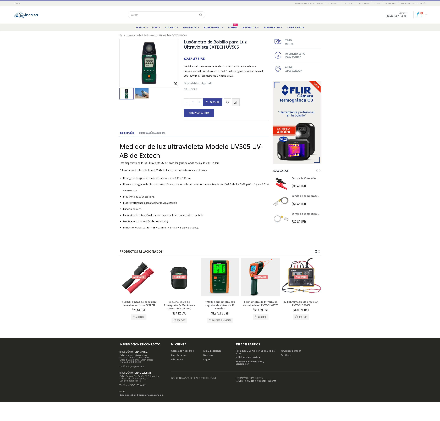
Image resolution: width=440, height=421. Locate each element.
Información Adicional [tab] (152, 132)
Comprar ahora (199, 113)
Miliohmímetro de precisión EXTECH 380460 (301, 314)
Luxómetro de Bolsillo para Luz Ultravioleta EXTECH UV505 (215, 44)
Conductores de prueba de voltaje (313, 196)
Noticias (349, 3)
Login (377, 3)
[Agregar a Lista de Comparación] (236, 102)
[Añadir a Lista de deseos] (227, 102)
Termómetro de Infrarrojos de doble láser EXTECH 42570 (260, 314)
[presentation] (316, 170)
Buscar (201, 15)
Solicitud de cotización (413, 3)
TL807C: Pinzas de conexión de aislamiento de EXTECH (139, 314)
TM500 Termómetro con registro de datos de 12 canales (220, 316)
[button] (316, 262)
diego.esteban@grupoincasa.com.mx (141, 405)
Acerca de (391, 3)
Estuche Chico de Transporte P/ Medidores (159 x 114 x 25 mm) (179, 316)
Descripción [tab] (126, 132)
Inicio (120, 35)
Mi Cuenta (364, 3)
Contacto (333, 3)
